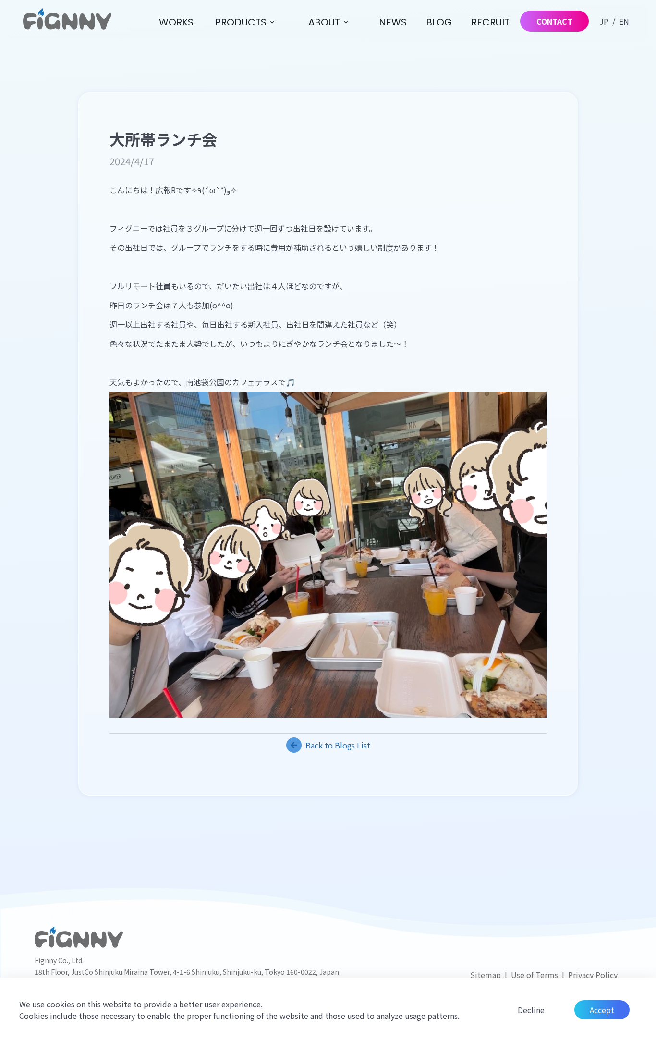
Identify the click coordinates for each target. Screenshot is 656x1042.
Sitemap (485, 975)
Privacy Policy (593, 975)
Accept (602, 1010)
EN (624, 21)
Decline (531, 1010)
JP (603, 21)
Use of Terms (534, 975)
